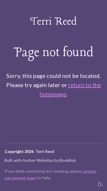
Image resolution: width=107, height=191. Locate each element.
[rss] (100, 183)
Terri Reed (53, 22)
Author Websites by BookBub (49, 160)
